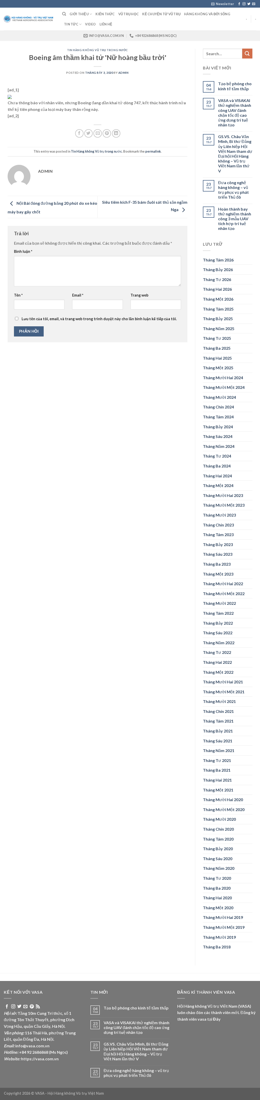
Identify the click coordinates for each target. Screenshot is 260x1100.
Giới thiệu (79, 14)
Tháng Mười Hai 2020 (223, 799)
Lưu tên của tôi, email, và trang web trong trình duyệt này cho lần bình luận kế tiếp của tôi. (99, 319)
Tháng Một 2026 (218, 299)
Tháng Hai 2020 (217, 897)
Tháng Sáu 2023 (217, 554)
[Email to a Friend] (97, 133)
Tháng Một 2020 (218, 907)
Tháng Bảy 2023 (218, 544)
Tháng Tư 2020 (217, 878)
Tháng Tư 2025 (217, 338)
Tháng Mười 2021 (219, 701)
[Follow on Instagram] (244, 4)
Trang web (139, 295)
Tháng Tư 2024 (217, 455)
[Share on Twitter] (88, 133)
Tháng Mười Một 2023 (224, 505)
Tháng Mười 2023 (219, 514)
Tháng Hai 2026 (217, 289)
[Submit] (247, 53)
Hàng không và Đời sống (207, 14)
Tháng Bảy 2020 (218, 848)
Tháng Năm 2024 (218, 446)
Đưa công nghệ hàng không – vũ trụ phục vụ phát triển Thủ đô (233, 190)
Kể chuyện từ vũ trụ (161, 14)
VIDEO (90, 24)
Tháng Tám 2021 (218, 720)
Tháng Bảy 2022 (218, 623)
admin (123, 72)
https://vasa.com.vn (40, 1058)
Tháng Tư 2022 (217, 652)
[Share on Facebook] (79, 133)
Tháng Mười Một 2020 (224, 809)
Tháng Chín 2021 (218, 711)
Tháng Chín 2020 (218, 829)
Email (77, 295)
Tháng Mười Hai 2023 (223, 495)
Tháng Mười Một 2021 (224, 691)
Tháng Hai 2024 (217, 475)
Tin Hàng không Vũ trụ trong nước (97, 50)
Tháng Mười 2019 (219, 937)
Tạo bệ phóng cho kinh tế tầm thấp (235, 86)
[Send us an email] (253, 4)
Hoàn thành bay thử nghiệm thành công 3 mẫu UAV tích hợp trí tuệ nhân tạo (234, 219)
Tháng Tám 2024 (218, 416)
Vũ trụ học (128, 14)
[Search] (64, 14)
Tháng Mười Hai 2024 (223, 377)
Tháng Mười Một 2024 (224, 387)
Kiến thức (105, 14)
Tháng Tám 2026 (218, 259)
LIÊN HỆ (106, 24)
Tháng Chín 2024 (218, 406)
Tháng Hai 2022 (217, 662)
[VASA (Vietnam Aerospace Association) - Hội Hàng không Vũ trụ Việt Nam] (29, 19)
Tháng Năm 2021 (218, 750)
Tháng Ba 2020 (217, 888)
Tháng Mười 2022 (219, 603)
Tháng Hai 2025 (217, 358)
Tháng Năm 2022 (218, 642)
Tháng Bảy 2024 (218, 426)
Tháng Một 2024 (218, 485)
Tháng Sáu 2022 (217, 632)
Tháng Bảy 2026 (218, 269)
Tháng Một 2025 (218, 367)
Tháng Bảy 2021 (218, 730)
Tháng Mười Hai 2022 (223, 583)
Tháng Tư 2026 (217, 279)
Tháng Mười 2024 (219, 397)
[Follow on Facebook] (239, 4)
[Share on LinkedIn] (116, 133)
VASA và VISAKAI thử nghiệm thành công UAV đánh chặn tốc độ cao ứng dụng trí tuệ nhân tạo (234, 112)
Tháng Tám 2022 (218, 613)
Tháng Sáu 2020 (217, 858)
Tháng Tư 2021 (217, 760)
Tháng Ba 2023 (217, 564)
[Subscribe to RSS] (38, 1006)
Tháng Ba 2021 (217, 770)
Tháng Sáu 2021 (217, 740)
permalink (153, 151)
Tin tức (71, 24)
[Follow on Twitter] (248, 4)
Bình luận (23, 251)
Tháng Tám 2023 (218, 534)
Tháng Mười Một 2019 (224, 927)
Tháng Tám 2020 (218, 839)
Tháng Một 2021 (218, 789)
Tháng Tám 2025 (218, 308)
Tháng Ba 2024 (217, 465)
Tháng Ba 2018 (217, 946)
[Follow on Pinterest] (32, 1006)
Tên (18, 295)
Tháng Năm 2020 (218, 868)
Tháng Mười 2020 (219, 819)
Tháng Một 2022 (218, 672)
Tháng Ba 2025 (217, 348)
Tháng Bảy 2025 (218, 318)
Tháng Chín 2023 (218, 524)
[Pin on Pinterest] (107, 133)
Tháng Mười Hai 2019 (223, 917)
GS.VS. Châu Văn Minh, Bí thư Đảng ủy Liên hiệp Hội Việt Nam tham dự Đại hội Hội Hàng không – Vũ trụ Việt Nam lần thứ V (235, 153)
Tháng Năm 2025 (218, 328)
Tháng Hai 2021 (217, 780)
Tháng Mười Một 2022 (224, 593)
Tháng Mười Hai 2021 (223, 681)
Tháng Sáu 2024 (217, 436)
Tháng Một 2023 (218, 573)
